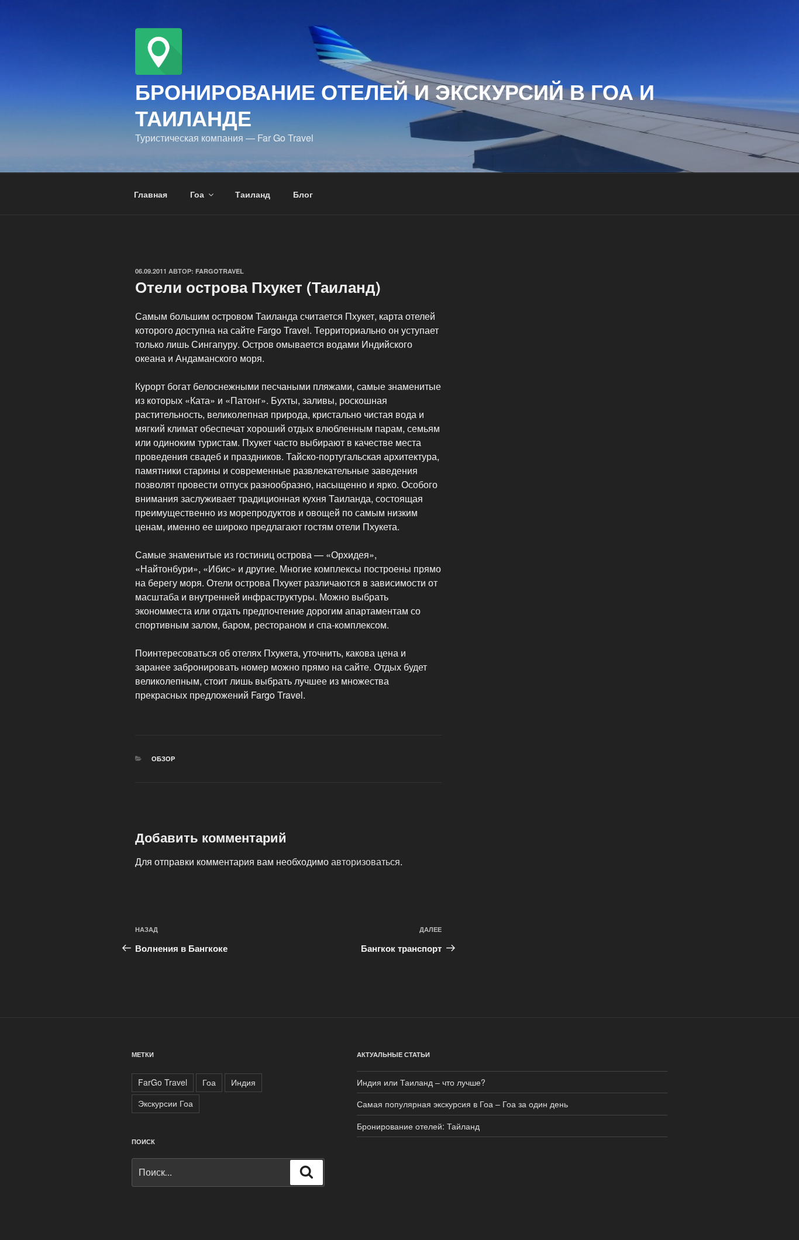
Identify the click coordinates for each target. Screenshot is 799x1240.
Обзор (163, 758)
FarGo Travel (162, 1082)
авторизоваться (365, 861)
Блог (303, 194)
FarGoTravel (219, 271)
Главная (150, 194)
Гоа (197, 194)
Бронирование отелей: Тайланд (418, 1126)
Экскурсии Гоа (165, 1103)
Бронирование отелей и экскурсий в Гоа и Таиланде (395, 104)
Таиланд (252, 194)
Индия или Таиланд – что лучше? (421, 1082)
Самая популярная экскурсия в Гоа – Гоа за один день (462, 1104)
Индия (243, 1082)
